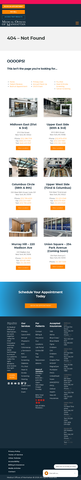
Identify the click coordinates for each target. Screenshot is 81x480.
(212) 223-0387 (25, 201)
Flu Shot (59, 82)
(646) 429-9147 (25, 143)
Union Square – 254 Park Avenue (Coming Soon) (57, 248)
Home (12, 82)
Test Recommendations (40, 360)
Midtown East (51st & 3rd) (23, 126)
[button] (77, 23)
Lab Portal (39, 347)
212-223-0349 (60, 198)
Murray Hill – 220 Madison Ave (23, 246)
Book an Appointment (13, 6)
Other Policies (14, 458)
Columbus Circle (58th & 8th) (23, 186)
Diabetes (24, 363)
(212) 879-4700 (61, 139)
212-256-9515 (26, 258)
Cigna (52, 344)
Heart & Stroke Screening (25, 373)
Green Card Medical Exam (25, 389)
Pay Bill (13, 12)
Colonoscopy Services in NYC (26, 350)
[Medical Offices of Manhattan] (13, 23)
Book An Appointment (40, 306)
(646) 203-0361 (25, 141)
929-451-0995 (25, 261)
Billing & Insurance (16, 465)
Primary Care (38, 82)
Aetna (52, 335)
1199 (51, 331)
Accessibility (13, 461)
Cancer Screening (63, 89)
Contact (38, 331)
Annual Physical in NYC (25, 341)
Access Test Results (13, 17)
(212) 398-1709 (26, 139)
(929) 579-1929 (59, 201)
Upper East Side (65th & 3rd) (58, 126)
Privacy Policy (14, 451)
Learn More (12, 376)
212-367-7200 (60, 262)
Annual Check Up (40, 84)
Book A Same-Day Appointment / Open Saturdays (40, 2)
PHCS (52, 373)
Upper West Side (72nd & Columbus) (57, 186)
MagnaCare (54, 366)
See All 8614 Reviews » (40, 407)
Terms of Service (15, 455)
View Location (23, 148)
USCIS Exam (38, 86)
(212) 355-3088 (60, 143)
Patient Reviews (16, 84)
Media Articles (14, 468)
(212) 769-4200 (26, 198)
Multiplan (53, 370)
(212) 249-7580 (59, 141)
